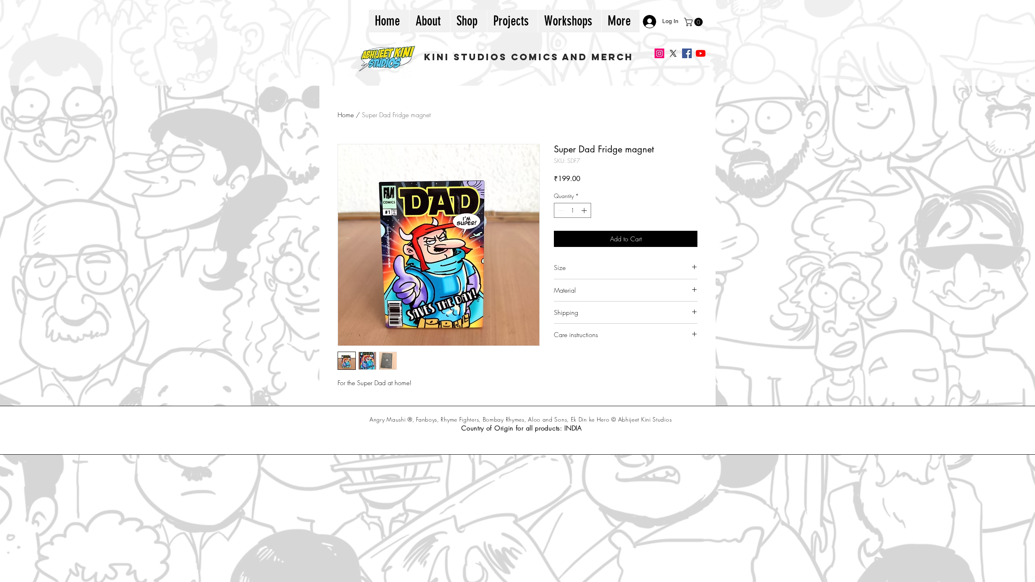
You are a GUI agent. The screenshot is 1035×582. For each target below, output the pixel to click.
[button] (694, 22)
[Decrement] (560, 210)
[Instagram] (659, 53)
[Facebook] (687, 53)
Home (346, 114)
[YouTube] (700, 53)
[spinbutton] (572, 210)
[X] (673, 53)
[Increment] (585, 210)
